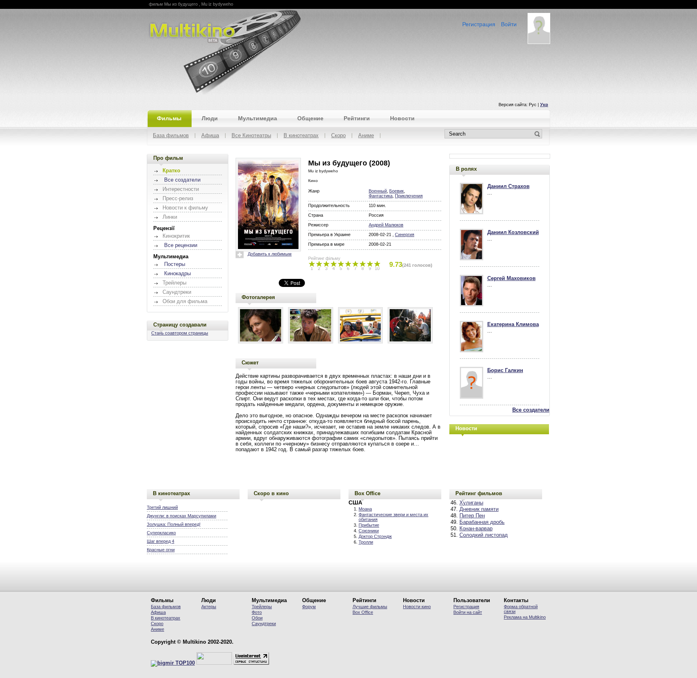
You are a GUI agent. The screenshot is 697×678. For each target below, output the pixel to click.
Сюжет (250, 363)
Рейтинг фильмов (478, 493)
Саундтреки (264, 623)
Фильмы (169, 118)
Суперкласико (161, 532)
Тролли (366, 542)
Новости (402, 118)
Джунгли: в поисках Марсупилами (181, 515)
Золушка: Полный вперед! (173, 524)
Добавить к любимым (270, 253)
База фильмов (171, 135)
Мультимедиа (257, 118)
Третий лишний (162, 507)
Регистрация (478, 24)
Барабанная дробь (482, 522)
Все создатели (182, 180)
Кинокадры (177, 273)
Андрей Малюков (386, 224)
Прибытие (369, 525)
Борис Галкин (505, 370)
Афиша (210, 135)
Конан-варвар (475, 529)
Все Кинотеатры (251, 135)
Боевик (396, 190)
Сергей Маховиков (511, 278)
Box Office (367, 493)
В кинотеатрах (301, 135)
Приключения (409, 195)
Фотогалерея (258, 297)
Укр (544, 104)
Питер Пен (472, 516)
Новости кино (417, 606)
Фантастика (380, 195)
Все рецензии (180, 245)
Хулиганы (471, 503)
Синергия (404, 234)
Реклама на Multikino (525, 617)
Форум (309, 606)
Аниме (366, 135)
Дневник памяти (479, 509)
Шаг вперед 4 (160, 541)
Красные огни (161, 549)
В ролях (466, 169)
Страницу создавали (180, 325)
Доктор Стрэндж (375, 536)
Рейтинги (357, 118)
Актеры (208, 606)
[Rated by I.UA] (214, 663)
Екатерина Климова (513, 324)
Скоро (338, 135)
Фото (257, 612)
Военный (378, 190)
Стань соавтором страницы (179, 333)
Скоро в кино (271, 493)
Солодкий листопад (483, 535)
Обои (257, 617)
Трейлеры (262, 606)
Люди (210, 118)
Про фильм (168, 158)
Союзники (369, 530)
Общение (310, 118)
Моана (365, 508)
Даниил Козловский (513, 232)
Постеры (174, 264)
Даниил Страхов (508, 186)
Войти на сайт (467, 612)
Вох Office (363, 612)
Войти (509, 24)
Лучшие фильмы (370, 606)
